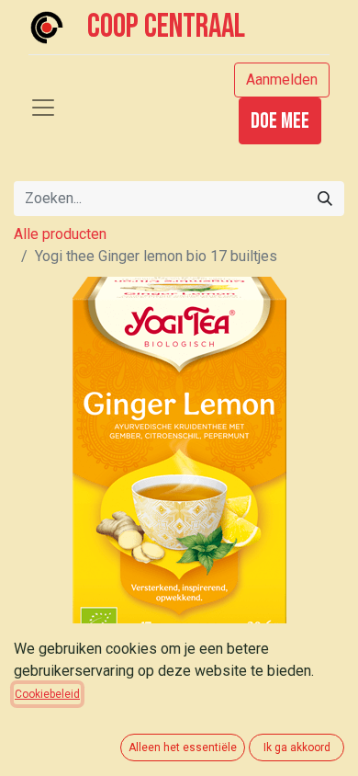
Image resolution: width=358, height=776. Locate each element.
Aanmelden (282, 79)
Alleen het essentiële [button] (183, 747)
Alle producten (60, 234)
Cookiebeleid (47, 694)
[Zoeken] (325, 198)
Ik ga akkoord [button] (296, 747)
